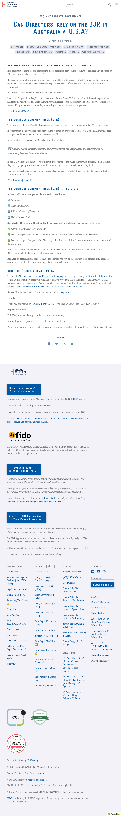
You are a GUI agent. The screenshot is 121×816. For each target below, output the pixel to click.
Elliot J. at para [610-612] (19, 111)
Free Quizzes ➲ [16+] (45, 630)
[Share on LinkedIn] (64, 343)
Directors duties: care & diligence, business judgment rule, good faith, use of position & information (65, 276)
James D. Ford (39, 303)
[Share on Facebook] (49, 343)
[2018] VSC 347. (51, 286)
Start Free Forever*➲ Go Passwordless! (22, 389)
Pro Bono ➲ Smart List (46, 685)
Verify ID (11, 663)
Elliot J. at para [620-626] (19, 180)
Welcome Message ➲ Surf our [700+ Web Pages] (17, 580)
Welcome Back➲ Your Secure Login (22, 469)
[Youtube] (98, 571)
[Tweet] (56, 343)
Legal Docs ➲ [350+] (17, 589)
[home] (9, 4)
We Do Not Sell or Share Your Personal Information (100, 622)
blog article (65, 292)
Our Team (12, 635)
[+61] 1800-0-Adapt (72, 577)
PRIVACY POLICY (100, 607)
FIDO (74, 399)
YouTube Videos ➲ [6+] (46, 635)
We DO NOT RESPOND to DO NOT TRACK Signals (101, 646)
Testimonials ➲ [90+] (17, 594)
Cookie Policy (97, 613)
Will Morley (32, 760)
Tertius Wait (49, 498)
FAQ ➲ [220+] (42, 571)
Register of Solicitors (37, 779)
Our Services (13, 629)
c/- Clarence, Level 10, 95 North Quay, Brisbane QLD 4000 (74, 695)
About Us (11, 609)
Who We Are (13, 614)
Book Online (69, 582)
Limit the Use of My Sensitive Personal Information (100, 634)
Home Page (12, 571)
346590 (41, 773)
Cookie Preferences (100, 655)
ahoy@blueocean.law (72, 571)
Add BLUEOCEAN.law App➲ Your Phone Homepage (25, 517)
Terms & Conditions (100, 602)
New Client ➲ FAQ (16, 640)
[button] (116, 4)
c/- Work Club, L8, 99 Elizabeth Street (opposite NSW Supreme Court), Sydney (73, 664)
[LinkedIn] (92, 571)
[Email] (72, 344)
